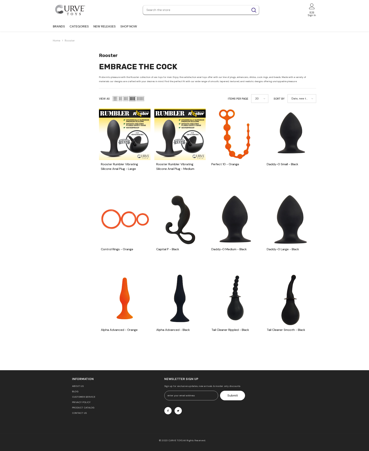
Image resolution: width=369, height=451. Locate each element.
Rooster (70, 40)
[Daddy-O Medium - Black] (235, 219)
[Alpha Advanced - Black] (180, 300)
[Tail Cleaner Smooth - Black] (290, 300)
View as (104, 98)
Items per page (238, 98)
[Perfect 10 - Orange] (235, 134)
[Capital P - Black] (180, 219)
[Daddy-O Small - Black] (290, 134)
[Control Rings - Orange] (124, 219)
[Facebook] (168, 410)
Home (56, 40)
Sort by (279, 98)
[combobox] (196, 10)
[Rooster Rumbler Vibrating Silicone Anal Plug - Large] (124, 134)
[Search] (201, 10)
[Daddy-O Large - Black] (290, 219)
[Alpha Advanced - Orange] (124, 300)
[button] (115, 98)
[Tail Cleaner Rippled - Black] (235, 300)
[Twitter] (178, 410)
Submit (232, 395)
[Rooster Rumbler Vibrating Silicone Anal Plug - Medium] (180, 134)
